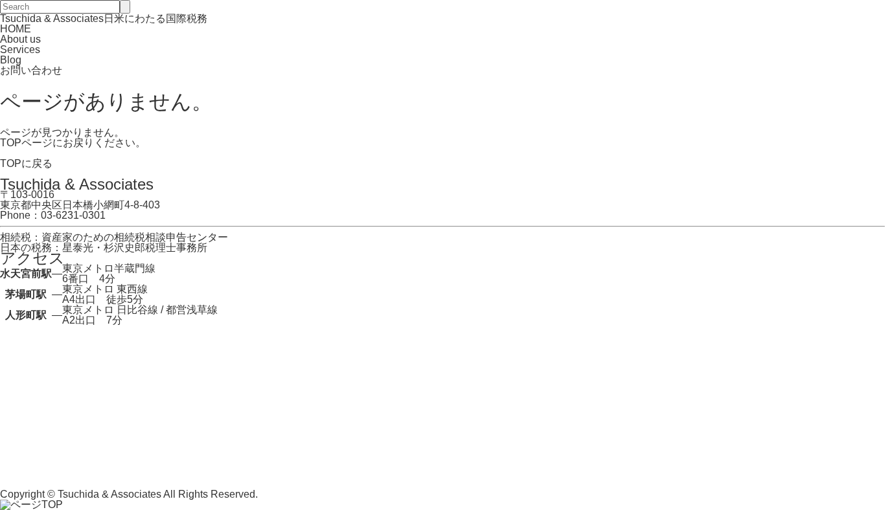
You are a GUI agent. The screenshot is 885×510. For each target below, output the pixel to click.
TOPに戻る (26, 163)
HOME (15, 28)
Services (20, 49)
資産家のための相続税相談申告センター (134, 237)
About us (20, 39)
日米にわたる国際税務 (103, 18)
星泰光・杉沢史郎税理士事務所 (134, 247)
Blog (10, 59)
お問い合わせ (31, 70)
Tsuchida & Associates (109, 494)
